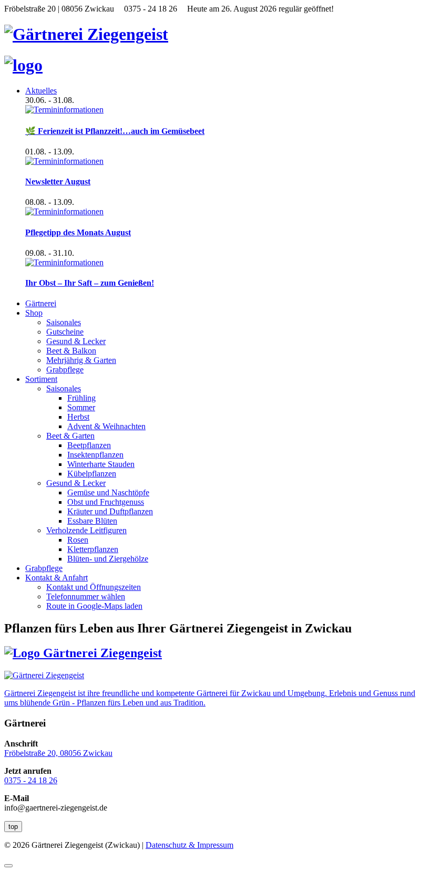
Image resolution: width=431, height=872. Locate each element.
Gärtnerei (40, 303)
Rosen (77, 539)
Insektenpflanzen (95, 454)
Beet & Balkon (71, 350)
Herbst (78, 416)
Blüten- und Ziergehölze (107, 558)
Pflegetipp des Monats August (78, 232)
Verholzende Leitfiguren (86, 530)
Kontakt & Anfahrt (56, 577)
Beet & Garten (70, 435)
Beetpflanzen (89, 445)
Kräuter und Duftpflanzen (110, 511)
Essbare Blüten (92, 520)
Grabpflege (65, 369)
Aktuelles (41, 90)
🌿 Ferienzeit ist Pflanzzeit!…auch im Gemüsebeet (114, 131)
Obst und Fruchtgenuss (105, 501)
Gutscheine (65, 331)
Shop (34, 312)
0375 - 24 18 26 (30, 780)
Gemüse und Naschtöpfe (108, 492)
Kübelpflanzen (91, 473)
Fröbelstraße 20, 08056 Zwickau (58, 753)
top (13, 827)
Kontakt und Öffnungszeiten (93, 587)
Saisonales (63, 322)
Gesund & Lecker (76, 341)
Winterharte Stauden (101, 464)
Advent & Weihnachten (106, 426)
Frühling (81, 397)
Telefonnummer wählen (85, 596)
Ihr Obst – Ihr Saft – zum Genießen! (89, 282)
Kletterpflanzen (92, 549)
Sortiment (41, 379)
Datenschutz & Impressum (189, 844)
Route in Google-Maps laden (94, 605)
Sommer (81, 407)
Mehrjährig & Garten (81, 360)
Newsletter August (57, 181)
